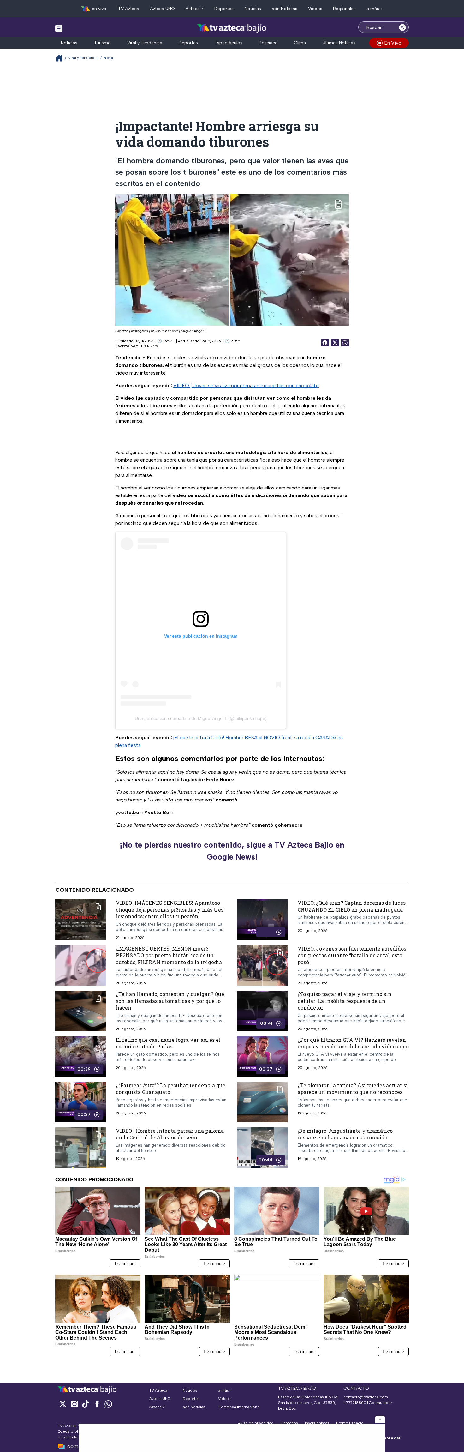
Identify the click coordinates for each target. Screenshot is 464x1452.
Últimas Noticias (339, 42)
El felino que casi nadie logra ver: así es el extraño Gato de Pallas (168, 1043)
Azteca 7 (195, 8)
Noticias (253, 8)
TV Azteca (128, 8)
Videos (315, 8)
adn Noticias (284, 8)
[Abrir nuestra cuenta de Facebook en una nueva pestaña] (97, 1404)
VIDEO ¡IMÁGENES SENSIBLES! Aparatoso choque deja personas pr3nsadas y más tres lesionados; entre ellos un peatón (169, 909)
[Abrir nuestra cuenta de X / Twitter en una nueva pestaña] (63, 1404)
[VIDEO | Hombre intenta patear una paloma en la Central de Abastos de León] (80, 1147)
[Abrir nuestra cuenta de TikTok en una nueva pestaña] (85, 1404)
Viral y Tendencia (144, 42)
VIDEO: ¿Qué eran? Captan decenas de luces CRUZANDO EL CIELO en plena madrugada (352, 906)
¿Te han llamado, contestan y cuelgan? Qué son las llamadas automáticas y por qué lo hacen (170, 1001)
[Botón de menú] (58, 28)
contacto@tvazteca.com (365, 1397)
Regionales (344, 8)
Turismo (102, 42)
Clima (300, 42)
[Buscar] (402, 27)
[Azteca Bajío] (232, 28)
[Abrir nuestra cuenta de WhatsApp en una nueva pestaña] (108, 1404)
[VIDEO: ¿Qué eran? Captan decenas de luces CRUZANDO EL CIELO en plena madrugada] (262, 919)
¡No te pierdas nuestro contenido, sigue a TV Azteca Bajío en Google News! (232, 850)
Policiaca (268, 42)
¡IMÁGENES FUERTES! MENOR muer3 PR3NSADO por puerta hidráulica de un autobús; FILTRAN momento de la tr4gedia (169, 955)
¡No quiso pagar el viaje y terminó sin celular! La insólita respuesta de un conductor (344, 1001)
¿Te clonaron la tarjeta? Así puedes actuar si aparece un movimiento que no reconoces (353, 1088)
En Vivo (393, 43)
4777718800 (354, 1403)
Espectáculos (228, 42)
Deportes (224, 8)
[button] (380, 1419)
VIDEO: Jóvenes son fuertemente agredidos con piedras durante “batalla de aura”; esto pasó (352, 955)
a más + (374, 8)
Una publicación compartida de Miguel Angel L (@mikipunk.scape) (201, 718)
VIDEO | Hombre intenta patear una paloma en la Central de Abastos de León (170, 1134)
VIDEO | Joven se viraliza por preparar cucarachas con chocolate (246, 385)
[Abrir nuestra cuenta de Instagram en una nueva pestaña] (74, 1404)
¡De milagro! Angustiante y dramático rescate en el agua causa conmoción (345, 1134)
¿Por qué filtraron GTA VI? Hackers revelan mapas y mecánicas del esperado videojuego (353, 1043)
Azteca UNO (162, 8)
